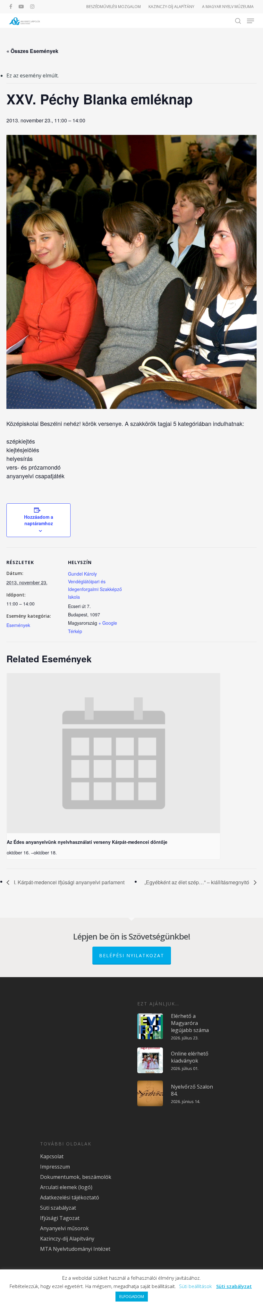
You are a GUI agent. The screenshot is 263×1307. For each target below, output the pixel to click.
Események (18, 625)
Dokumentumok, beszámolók (75, 1176)
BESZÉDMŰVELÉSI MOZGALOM (113, 6)
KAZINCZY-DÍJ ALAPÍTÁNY (171, 6)
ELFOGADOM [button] (131, 1296)
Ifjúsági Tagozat (60, 1218)
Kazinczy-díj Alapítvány (67, 1238)
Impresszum (55, 1166)
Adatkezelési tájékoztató (69, 1197)
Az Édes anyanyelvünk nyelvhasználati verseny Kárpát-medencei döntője (87, 842)
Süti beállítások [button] (195, 1286)
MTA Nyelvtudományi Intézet (75, 1248)
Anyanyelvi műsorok (64, 1228)
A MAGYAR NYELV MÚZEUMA (228, 6)
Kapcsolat (52, 1156)
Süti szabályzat (58, 1207)
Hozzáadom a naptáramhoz (38, 520)
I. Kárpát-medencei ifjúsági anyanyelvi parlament (68, 882)
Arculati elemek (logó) (66, 1187)
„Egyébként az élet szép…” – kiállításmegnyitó (197, 882)
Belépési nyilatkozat (131, 955)
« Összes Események (32, 51)
